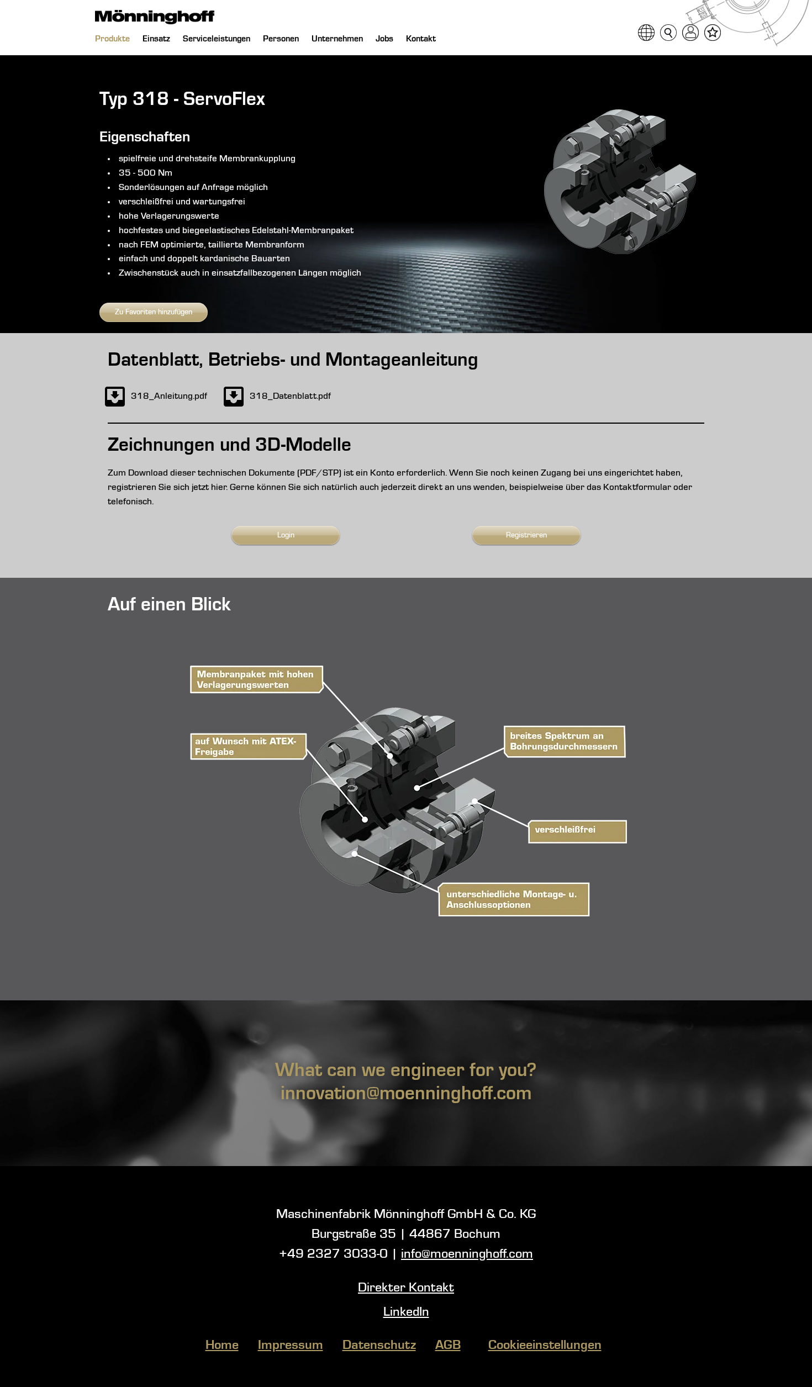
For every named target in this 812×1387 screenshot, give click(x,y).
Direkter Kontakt (406, 1288)
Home (222, 1345)
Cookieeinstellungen (545, 1345)
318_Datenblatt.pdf (290, 396)
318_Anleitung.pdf (169, 396)
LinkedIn (406, 1312)
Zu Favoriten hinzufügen (153, 312)
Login (285, 535)
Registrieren (526, 535)
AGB (448, 1345)
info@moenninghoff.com (467, 1254)
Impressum (290, 1345)
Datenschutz (379, 1345)
